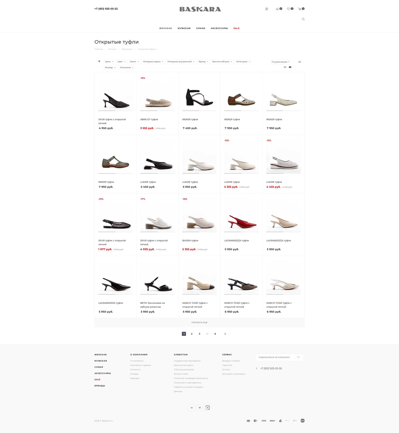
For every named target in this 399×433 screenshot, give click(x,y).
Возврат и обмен (231, 361)
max (207, 407)
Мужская (100, 361)
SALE (97, 379)
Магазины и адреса (140, 365)
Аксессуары (102, 373)
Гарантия (227, 365)
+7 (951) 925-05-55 (106, 8)
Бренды (99, 385)
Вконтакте (191, 407)
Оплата (226, 369)
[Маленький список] (285, 67)
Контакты (135, 369)
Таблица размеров (184, 369)
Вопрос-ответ (181, 374)
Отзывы (134, 374)
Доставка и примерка (233, 374)
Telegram (199, 407)
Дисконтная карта (183, 365)
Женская (100, 354)
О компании (139, 354)
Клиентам (181, 354)
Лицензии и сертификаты (187, 382)
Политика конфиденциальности (191, 378)
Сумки (98, 367)
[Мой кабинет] (266, 9)
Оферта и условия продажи (188, 387)
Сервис (227, 354)
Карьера (134, 378)
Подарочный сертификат (187, 361)
